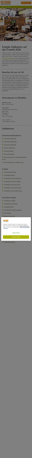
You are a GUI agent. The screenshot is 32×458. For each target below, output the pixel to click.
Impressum (5, 228)
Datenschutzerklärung (24, 227)
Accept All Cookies (16, 237)
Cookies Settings (16, 232)
